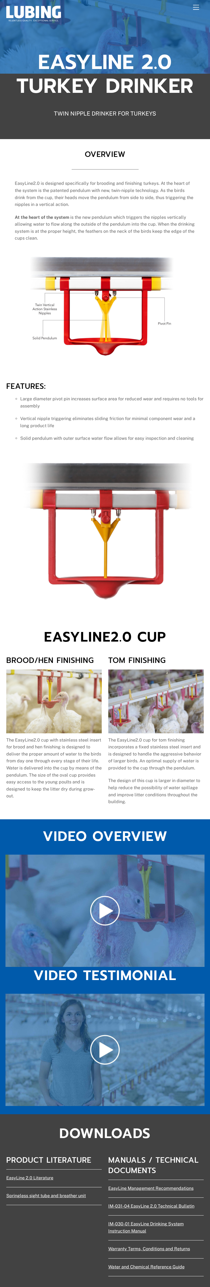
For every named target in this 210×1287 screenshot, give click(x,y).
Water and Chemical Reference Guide (146, 1266)
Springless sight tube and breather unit (46, 1195)
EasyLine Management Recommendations (151, 1188)
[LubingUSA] (33, 19)
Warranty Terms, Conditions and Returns (149, 1248)
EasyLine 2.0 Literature (29, 1177)
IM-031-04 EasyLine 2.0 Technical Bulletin (151, 1206)
